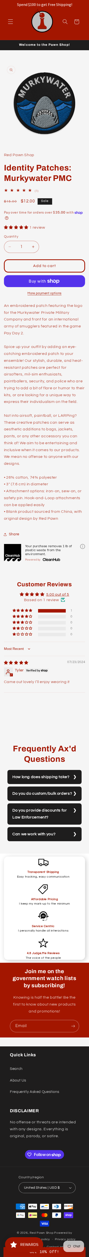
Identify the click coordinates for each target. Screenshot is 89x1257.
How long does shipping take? (40, 777)
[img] (16, 663)
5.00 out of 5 (57, 594)
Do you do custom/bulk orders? (42, 793)
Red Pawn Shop (42, 1233)
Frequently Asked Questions (34, 1092)
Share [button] (14, 534)
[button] (10, 21)
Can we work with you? (33, 834)
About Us (18, 1080)
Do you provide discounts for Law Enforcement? (39, 813)
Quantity (11, 236)
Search (16, 1069)
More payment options (44, 293)
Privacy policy (65, 1239)
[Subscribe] (73, 1026)
